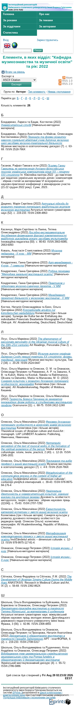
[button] (16, 84)
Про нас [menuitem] (44, 14)
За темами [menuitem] (46, 20)
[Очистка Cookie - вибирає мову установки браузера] (14, 43)
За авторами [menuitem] (47, 26)
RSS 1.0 (66, 80)
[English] (7, 43)
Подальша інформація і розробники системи (29, 697)
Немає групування (59, 91)
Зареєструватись (47, 40)
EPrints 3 (18, 692)
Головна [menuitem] (8, 14)
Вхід (6, 40)
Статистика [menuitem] (10, 32)
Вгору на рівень (15, 71)
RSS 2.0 (66, 83)
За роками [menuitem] (10, 20)
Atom (68, 77)
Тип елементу (37, 91)
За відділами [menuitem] (11, 26)
